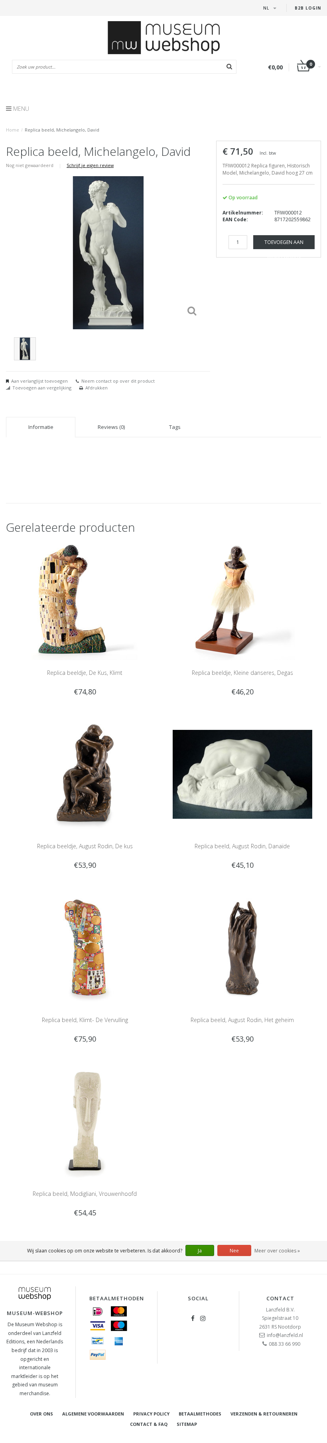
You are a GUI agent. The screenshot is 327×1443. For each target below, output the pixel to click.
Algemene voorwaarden (93, 1414)
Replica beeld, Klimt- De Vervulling (85, 1020)
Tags (175, 427)
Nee (234, 1250)
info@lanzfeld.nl (285, 1335)
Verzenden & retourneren (263, 1414)
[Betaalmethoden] (98, 1311)
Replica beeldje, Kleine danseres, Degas (242, 672)
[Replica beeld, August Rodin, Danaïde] (242, 774)
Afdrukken (96, 388)
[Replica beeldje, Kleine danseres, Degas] (242, 600)
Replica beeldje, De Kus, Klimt (84, 672)
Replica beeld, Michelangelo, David (62, 130)
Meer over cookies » (277, 1250)
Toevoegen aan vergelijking (41, 388)
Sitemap (187, 1424)
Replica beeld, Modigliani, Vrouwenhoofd (85, 1193)
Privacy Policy (151, 1414)
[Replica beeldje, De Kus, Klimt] (85, 600)
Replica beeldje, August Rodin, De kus (85, 846)
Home (12, 130)
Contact (280, 1298)
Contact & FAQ (148, 1424)
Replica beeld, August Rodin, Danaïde (242, 846)
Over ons (41, 1414)
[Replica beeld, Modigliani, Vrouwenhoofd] (85, 1121)
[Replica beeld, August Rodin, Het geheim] (242, 947)
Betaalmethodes (200, 1414)
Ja (200, 1250)
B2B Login (308, 8)
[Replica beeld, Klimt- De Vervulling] (85, 947)
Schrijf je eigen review (90, 165)
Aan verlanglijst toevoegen (39, 381)
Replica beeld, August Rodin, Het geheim (242, 1020)
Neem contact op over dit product (118, 381)
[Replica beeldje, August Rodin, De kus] (85, 774)
